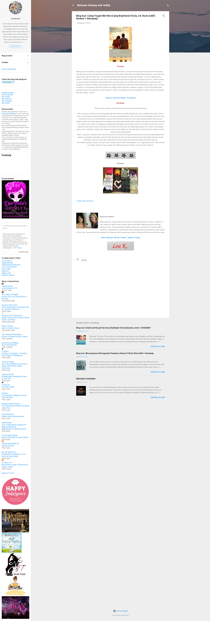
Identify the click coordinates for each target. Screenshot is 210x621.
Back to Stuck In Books (10, 328)
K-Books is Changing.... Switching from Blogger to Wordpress (14, 354)
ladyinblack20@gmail (9, 114)
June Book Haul (8, 446)
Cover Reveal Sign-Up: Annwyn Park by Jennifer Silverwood (15, 308)
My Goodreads (7, 95)
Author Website (107, 238)
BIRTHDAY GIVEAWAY (86, 379)
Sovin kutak (6, 269)
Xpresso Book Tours (9, 305)
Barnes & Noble (119, 98)
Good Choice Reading (10, 343)
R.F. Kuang (17, 248)
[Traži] (168, 6)
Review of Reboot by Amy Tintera (14, 336)
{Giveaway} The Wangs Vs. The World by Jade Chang (13, 455)
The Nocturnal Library (10, 435)
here (145, 108)
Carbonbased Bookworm (11, 265)
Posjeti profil (15, 46)
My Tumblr (6, 103)
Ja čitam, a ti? (7, 463)
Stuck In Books (7, 326)
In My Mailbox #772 (9, 288)
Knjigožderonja (7, 263)
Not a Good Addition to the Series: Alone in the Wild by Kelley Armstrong (15, 366)
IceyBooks (6, 385)
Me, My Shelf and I (9, 452)
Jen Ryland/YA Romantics (11, 334)
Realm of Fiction (8, 473)
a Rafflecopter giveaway (84, 201)
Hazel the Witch (8, 414)
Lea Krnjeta (15, 18)
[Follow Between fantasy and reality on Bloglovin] (8, 83)
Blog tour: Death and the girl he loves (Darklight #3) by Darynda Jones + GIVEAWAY (113, 328)
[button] (163, 16)
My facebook (7, 99)
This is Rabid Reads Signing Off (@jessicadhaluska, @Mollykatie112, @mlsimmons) (14, 427)
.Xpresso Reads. (8, 362)
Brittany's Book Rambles (11, 404)
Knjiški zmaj (6, 273)
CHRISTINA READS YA (10, 444)
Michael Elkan (125, 615)
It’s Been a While (8, 387)
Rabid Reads (6, 423)
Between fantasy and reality (93, 5)
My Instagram (7, 101)
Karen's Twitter (120, 238)
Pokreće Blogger (122, 611)
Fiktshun (5, 393)
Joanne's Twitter (133, 238)
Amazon (108, 98)
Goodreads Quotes (23, 251)
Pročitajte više (158, 347)
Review (84, 260)
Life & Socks (7, 261)
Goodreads (131, 98)
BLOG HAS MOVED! (9, 345)
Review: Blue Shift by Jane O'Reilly (15, 437)
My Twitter (6, 97)
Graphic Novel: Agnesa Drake (13, 416)
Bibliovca (5, 271)
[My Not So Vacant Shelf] (15, 595)
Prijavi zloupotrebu (9, 69)
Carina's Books (7, 286)
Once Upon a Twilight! (10, 294)
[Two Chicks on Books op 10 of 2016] (15, 618)
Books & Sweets (8, 275)
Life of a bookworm (9, 267)
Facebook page (8, 93)
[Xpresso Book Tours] (15, 575)
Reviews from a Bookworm (12, 315)
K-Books (5, 351)
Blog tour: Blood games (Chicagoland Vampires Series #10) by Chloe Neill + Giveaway (115, 353)
